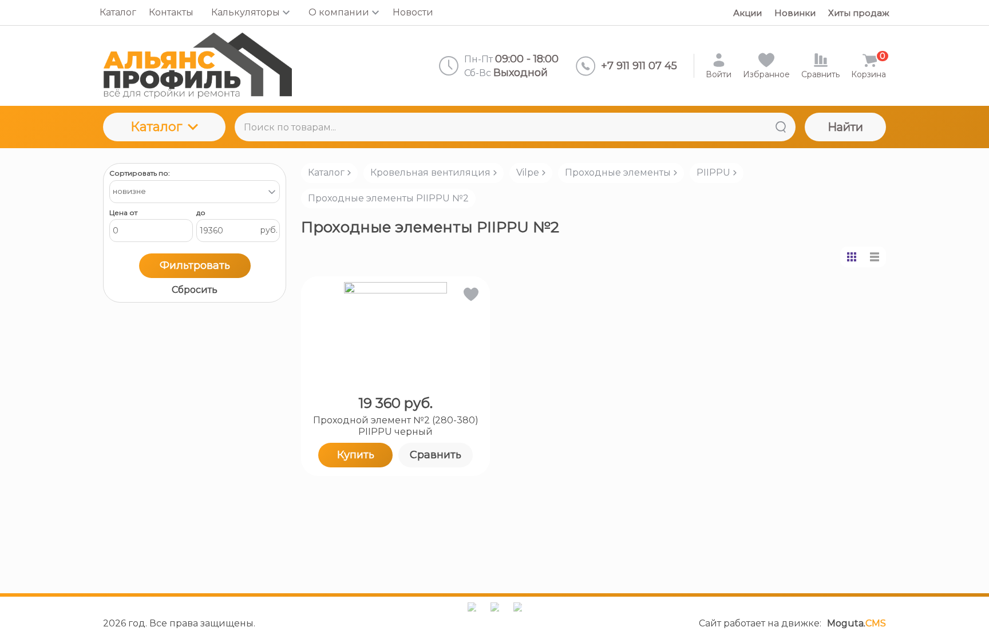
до (200, 213)
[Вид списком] (874, 257)
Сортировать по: (139, 173)
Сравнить (435, 455)
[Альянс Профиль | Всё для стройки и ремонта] (197, 66)
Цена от (123, 213)
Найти (845, 127)
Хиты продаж (858, 12)
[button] (470, 296)
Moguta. (856, 623)
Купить (355, 455)
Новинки (795, 12)
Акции (747, 12)
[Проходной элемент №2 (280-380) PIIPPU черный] (395, 333)
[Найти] (780, 127)
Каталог (156, 126)
